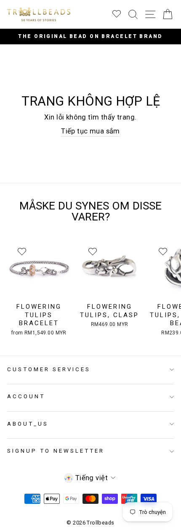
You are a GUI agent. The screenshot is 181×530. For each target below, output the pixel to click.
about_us (27, 424)
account (26, 396)
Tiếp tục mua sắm (90, 131)
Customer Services (48, 369)
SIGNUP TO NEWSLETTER (55, 451)
